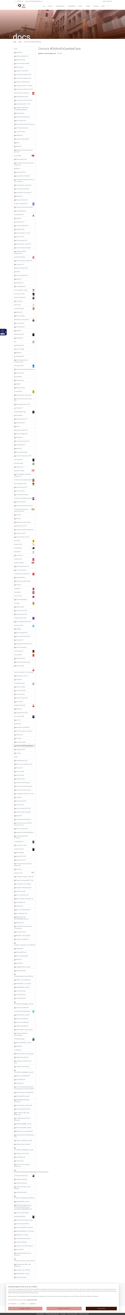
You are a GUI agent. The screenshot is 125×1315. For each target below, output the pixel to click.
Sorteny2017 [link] (19, 437)
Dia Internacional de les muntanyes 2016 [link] (21, 361)
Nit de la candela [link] (19, 316)
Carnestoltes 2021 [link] (19, 849)
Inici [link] (15, 41)
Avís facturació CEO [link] (20, 801)
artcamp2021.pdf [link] (20, 902)
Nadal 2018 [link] (18, 448)
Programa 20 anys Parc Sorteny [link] (24, 505)
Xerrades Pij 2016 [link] (19, 214)
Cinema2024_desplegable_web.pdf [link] (23, 1072)
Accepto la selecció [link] (25, 1308)
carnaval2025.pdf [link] (20, 1157)
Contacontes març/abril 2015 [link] (23, 74)
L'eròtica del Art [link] (19, 323)
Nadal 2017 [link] (18, 279)
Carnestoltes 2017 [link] (19, 365)
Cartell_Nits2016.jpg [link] (19, 257)
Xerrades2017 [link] (19, 338)
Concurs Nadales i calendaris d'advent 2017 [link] (22, 475)
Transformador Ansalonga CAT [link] (24, 786)
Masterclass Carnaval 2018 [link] (21, 319)
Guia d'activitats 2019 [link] (21, 614)
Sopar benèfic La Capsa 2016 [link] (23, 192)
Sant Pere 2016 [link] (19, 236)
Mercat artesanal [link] (20, 387)
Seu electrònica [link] (60, 6)
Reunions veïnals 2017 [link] (21, 430)
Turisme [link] (88, 6)
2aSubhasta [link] (18, 52)
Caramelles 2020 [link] (18, 651)
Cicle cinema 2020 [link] (20, 690)
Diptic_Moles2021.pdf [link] (21, 913)
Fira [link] (15, 341)
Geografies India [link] (19, 229)
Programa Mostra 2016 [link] (21, 96)
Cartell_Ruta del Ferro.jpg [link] (21, 1175)
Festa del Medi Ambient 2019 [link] (23, 621)
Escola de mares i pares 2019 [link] (23, 456)
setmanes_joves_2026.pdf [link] (22, 1270)
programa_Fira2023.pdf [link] (22, 1007)
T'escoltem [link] (96, 6)
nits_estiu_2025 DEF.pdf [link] (22, 1212)
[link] (2, 331)
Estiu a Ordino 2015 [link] (20, 120)
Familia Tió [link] (18, 584)
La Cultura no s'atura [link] (21, 845)
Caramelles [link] (18, 376)
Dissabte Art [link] (17, 588)
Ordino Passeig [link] (19, 775)
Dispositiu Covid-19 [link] (20, 860)
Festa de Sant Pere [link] (20, 502)
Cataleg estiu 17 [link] (19, 467)
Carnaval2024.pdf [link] (20, 1079)
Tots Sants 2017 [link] (19, 222)
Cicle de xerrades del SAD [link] (22, 63)
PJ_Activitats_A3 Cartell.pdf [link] (23, 884)
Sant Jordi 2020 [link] (19, 771)
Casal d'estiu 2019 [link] (20, 533)
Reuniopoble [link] (18, 415)
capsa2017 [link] (18, 330)
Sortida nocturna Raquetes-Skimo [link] (23, 480)
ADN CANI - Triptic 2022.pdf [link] (22, 935)
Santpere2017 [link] (19, 282)
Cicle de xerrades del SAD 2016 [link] (23, 260)
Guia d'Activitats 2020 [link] (21, 760)
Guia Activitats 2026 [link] (20, 1277)
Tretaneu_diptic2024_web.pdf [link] (23, 1140)
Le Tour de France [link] (20, 131)
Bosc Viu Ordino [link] (19, 804)
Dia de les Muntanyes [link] (21, 599)
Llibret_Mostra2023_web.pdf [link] (23, 1042)
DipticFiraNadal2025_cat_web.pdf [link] (24, 1231)
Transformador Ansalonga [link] (22, 782)
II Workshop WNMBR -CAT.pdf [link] (23, 1124)
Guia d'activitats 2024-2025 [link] (22, 1109)
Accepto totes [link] (101, 1308)
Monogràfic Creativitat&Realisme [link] (24, 832)
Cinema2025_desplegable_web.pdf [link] (23, 1149)
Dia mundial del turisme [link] (20, 483)
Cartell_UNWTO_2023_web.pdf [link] (24, 1029)
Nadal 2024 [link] (18, 1046)
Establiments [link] (19, 135)
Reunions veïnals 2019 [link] (21, 698)
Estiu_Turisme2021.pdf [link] (21, 895)
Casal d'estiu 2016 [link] (20, 172)
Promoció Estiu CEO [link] (20, 570)
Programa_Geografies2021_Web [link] (24, 880)
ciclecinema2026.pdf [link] (21, 1242)
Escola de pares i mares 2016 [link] (23, 185)
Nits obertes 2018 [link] (19, 334)
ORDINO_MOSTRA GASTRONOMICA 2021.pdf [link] (21, 918)
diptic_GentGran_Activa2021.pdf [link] (24, 898)
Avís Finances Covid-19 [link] (21, 676)
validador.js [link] (18, 1050)
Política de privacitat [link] (72, 1313)
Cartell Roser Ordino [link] (19, 683)
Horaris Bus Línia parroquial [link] (22, 662)
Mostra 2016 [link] (17, 305)
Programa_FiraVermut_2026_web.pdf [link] (24, 1260)
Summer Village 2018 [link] (21, 433)
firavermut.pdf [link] (19, 1161)
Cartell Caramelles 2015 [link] (22, 56)
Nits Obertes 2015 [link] (20, 59)
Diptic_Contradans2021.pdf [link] (23, 909)
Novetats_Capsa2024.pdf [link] (22, 1075)
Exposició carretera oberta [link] (22, 82)
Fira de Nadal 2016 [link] (20, 286)
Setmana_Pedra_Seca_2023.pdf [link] (24, 1053)
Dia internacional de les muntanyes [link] (21, 837)
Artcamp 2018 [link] (18, 544)
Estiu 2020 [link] (18, 738)
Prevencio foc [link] (19, 555)
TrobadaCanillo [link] (19, 356)
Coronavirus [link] (18, 679)
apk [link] (16, 756)
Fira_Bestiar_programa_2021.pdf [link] (24, 876)
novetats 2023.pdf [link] (20, 991)
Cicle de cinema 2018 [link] (21, 487)
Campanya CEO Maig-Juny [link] (22, 117)
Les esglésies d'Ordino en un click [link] (24, 793)
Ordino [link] (80, 6)
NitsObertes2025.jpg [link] (19, 1216)
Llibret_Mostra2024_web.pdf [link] (23, 1127)
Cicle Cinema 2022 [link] (20, 932)
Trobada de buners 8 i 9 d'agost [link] (23, 85)
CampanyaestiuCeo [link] (20, 211)
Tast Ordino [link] (18, 869)
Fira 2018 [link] (18, 515)
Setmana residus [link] (18, 463)
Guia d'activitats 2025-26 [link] (22, 1223)
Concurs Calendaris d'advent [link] (23, 247)
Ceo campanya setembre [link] (22, 188)
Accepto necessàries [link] (64, 1308)
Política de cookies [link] (84, 1313)
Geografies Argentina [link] (21, 1179)
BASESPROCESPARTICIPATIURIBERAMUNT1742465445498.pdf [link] (25, 1172)
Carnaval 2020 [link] (18, 654)
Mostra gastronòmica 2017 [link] (22, 404)
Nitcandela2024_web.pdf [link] (22, 1096)
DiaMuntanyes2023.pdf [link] (21, 1057)
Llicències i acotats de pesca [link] (23, 790)
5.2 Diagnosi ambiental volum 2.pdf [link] (22, 1062)
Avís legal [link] (63, 1313)
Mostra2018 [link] (17, 551)
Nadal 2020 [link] (18, 815)
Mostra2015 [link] (18, 196)
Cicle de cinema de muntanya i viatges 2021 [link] (23, 864)
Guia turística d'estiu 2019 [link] (22, 441)
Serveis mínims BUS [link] (21, 647)
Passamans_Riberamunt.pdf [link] (23, 887)
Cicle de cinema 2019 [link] (21, 610)
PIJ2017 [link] (17, 271)
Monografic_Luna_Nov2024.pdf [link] (24, 1131)
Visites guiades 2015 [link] (21, 159)
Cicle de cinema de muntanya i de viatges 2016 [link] (24, 163)
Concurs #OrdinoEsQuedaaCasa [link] (24, 745)
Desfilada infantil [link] (20, 779)
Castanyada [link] (17, 592)
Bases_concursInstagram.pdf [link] (48, 53)
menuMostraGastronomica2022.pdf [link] (24, 976)
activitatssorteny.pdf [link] (21, 1183)
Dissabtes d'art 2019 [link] (21, 526)
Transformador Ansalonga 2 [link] (23, 819)
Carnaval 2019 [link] (18, 596)
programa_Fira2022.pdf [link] (22, 939)
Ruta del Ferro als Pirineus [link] (22, 727)
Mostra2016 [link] (18, 312)
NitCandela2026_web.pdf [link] (22, 1273)
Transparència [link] (72, 6)
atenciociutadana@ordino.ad (35, 1)
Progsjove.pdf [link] (19, 948)
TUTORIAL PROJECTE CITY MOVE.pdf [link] (22, 1119)
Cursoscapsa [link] (17, 155)
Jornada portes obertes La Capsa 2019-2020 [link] (21, 510)
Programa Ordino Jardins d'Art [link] (23, 1105)
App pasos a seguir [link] (19, 470)
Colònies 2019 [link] (19, 640)
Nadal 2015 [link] (18, 146)
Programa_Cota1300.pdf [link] (22, 1153)
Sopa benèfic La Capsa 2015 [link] (21, 93)
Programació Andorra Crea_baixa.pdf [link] (20, 1034)
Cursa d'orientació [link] (19, 308)
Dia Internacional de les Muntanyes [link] (24, 124)
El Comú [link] (50, 6)
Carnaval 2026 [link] (19, 1249)
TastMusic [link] (18, 629)
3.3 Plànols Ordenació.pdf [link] (22, 1066)
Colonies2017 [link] (19, 408)
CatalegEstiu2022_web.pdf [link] (22, 967)
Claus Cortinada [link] (19, 665)
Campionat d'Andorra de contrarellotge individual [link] (21, 108)
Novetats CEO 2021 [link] (20, 856)
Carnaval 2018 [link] (18, 391)
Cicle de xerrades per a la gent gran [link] (23, 399)
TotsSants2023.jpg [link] (19, 1039)
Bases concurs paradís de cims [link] (23, 764)
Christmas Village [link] (18, 562)
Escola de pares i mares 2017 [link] (23, 244)
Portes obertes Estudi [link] (21, 452)
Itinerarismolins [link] (19, 607)
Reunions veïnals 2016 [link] (21, 200)
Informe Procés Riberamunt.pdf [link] (24, 1220)
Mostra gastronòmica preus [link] (23, 522)
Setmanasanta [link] (19, 345)
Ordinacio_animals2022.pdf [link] (23, 980)
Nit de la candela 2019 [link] (21, 632)
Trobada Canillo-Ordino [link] (20, 618)
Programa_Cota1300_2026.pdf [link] (24, 1246)
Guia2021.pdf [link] (19, 906)
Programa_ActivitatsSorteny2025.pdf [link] (24, 1198)
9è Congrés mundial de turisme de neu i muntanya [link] (24, 180)
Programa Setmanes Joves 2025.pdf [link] (22, 1187)
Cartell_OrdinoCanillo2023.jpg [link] (22, 1011)
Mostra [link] (17, 142)
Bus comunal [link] (19, 701)
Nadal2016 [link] (18, 352)
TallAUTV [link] (18, 384)
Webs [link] (103, 6)
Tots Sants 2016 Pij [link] (19, 294)
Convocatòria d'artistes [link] (21, 494)
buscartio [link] (18, 518)
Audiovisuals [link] (17, 723)
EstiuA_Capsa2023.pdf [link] (21, 1018)
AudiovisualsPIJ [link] (19, 113)
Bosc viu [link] (17, 426)
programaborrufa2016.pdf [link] (22, 176)
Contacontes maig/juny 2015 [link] (23, 78)
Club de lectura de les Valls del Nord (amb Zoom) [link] (23, 824)
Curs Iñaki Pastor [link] (20, 327)
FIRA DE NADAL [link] (19, 852)
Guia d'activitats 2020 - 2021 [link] (23, 808)
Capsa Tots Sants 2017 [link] (21, 268)
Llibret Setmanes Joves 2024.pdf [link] (24, 1092)
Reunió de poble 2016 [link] (20, 297)
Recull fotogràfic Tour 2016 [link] (22, 233)
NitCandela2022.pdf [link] (20, 952)
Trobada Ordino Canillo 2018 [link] (21, 573)
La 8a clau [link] (18, 753)
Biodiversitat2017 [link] (20, 422)
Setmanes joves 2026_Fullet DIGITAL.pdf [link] (22, 1265)
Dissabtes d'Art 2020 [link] (19, 705)
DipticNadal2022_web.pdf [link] (22, 987)
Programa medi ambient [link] (22, 139)
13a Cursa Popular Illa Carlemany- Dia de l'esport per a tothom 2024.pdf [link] (24, 1087)
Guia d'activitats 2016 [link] (21, 240)
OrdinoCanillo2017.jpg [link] (20, 411)
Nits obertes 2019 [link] (20, 658)
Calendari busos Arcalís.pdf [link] (22, 1144)
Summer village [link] (19, 349)
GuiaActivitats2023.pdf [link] (21, 1026)
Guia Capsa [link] (18, 797)
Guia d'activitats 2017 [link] (21, 419)
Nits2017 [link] (17, 168)
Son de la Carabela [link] (20, 742)
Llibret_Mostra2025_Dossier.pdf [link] (24, 1227)
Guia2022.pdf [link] (19, 963)
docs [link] (20, 41)
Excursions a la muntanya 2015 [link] (23, 100)
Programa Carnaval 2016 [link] (21, 203)
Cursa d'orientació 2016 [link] (21, 225)
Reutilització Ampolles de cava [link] (23, 643)
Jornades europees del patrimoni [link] (24, 529)
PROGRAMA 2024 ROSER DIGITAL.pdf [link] (21, 1100)
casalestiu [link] (18, 218)
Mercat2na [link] (17, 540)
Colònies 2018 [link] (18, 559)
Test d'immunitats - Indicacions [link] (23, 731)
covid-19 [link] (17, 720)
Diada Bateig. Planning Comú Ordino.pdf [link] (22, 1254)
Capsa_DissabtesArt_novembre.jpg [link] (23, 672)
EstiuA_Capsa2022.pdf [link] (21, 956)
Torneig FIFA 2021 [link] (19, 841)
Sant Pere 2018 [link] (18, 459)
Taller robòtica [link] (19, 67)
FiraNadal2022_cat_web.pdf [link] (23, 983)
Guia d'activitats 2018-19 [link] (22, 566)
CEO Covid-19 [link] (19, 768)
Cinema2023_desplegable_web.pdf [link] (23, 1004)
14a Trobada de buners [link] (21, 128)
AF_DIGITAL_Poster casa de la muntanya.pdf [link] (23, 927)
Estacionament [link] (19, 380)
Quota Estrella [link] (18, 548)
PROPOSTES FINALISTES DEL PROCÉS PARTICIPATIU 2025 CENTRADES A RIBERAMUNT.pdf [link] (23, 1207)
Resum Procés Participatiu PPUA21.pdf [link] (22, 1165)
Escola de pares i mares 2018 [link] (23, 395)
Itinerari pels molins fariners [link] (23, 581)
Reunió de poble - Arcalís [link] (20, 290)
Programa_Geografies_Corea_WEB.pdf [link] (24, 945)
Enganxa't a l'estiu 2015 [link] (21, 71)
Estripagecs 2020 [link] (20, 749)
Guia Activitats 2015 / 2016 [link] (22, 104)
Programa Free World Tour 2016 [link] (24, 89)
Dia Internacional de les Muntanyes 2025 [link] (24, 1135)
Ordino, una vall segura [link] (21, 828)
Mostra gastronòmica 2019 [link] (22, 636)
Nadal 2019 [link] (18, 709)
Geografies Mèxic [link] (20, 577)
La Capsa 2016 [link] (19, 264)
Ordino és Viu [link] (19, 734)
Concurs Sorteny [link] (20, 491)
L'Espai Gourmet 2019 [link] (21, 712)
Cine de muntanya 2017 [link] (21, 275)
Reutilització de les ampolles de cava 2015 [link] (23, 151)
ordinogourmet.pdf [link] (20, 970)
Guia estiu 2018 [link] (19, 373)
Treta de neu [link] (19, 301)
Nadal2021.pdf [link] (19, 922)
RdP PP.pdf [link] (18, 959)
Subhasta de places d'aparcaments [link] (20, 252)
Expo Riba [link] (16, 603)
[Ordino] (21, 6)
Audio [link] (15, 48)
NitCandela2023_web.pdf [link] (22, 1015)
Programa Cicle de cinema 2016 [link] (24, 207)
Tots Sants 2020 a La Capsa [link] (23, 812)
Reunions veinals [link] (18, 625)
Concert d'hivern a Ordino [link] (22, 537)
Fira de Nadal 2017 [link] (20, 444)
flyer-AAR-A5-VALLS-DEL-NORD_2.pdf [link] (22, 1113)
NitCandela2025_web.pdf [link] (22, 1201)
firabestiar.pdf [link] (19, 1083)
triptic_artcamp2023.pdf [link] (22, 1022)
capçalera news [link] (18, 873)
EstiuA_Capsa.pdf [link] (20, 891)
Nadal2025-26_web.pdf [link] (21, 1235)
